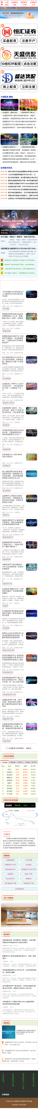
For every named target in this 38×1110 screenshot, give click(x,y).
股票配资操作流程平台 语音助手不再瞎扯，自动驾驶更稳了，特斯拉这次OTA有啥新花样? (13, 339)
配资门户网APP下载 (8, 953)
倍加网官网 (6, 425)
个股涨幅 (4, 997)
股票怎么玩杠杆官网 (8, 650)
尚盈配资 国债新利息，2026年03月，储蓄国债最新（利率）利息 (12, 865)
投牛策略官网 (6, 378)
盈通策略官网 (6, 559)
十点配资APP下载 (8, 905)
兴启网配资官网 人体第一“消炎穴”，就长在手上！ (20, 153)
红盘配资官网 (6, 741)
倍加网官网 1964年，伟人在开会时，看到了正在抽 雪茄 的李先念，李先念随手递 (13, 410)
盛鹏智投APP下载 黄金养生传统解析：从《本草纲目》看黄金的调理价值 (13, 772)
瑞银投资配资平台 (8, 537)
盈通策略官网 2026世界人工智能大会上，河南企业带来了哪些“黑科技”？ (12, 544)
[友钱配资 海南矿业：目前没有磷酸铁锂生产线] (10, 139)
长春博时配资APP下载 (9, 694)
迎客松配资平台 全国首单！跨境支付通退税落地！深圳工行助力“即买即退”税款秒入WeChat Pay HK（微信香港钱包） (13, 914)
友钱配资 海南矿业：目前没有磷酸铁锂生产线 (18, 147)
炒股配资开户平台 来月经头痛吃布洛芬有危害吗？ (20, 121)
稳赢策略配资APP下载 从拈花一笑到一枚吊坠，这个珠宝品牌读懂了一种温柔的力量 (13, 795)
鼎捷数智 (9, 1015)
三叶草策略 (6, 309)
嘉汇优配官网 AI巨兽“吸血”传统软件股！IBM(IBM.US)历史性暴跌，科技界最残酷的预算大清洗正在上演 (12, 474)
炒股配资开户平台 (10, 1099)
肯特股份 (9, 1023)
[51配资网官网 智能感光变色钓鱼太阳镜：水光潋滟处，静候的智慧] (28, 139)
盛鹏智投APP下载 (8, 787)
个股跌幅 (12, 997)
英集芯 (10, 1017)
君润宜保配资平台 (8, 672)
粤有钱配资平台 (10, 1104)
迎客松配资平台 (7, 931)
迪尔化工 (9, 1020)
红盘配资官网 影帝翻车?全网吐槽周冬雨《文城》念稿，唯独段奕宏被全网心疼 (12, 726)
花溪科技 (9, 1007)
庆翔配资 (5, 858)
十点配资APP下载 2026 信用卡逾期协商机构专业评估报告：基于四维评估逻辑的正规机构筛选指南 (12, 888)
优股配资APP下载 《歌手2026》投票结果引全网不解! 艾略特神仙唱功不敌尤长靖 (12, 702)
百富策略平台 (6, 466)
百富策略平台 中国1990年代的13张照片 (12, 455)
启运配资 (5, 606)
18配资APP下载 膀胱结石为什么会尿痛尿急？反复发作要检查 (12, 566)
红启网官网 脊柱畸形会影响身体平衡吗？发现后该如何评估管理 (13, 613)
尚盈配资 (5, 880)
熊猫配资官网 (6, 331)
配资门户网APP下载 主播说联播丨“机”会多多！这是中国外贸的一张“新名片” (13, 938)
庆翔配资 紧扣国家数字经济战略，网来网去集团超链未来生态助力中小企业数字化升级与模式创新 (13, 842)
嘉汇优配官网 (6, 491)
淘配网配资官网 (7, 976)
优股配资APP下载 (8, 719)
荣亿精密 (9, 1026)
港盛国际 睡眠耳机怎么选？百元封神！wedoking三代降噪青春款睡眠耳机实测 (13, 819)
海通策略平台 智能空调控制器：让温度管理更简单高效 (18, 231)
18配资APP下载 (7, 584)
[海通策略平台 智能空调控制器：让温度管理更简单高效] (19, 222)
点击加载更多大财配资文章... (19, 983)
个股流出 (28, 997)
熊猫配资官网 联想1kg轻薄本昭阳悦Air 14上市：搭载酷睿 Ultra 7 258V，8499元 (12, 316)
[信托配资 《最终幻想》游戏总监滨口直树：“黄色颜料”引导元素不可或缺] (10, 105)
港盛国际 (5, 834)
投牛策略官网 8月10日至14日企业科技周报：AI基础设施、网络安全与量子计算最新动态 (12, 360)
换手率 (34, 997)
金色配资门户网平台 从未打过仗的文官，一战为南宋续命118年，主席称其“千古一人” (13, 386)
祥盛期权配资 (10, 1094)
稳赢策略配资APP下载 (9, 812)
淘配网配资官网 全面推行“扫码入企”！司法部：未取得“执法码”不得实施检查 (12, 960)
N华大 (9, 1004)
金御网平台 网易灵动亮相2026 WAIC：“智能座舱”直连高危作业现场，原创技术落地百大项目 (12, 498)
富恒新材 (9, 1009)
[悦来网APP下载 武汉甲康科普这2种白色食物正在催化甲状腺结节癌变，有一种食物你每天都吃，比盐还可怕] (28, 105)
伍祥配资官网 (6, 449)
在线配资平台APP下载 (28, 1104)
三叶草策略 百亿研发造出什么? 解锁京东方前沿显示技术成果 (13, 293)
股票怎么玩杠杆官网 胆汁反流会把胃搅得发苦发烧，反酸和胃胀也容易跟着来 (13, 635)
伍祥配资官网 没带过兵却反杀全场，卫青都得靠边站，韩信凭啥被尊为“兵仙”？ (13, 432)
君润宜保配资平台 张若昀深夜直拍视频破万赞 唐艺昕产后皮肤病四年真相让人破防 (13, 657)
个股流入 (20, 997)
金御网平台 (6, 515)
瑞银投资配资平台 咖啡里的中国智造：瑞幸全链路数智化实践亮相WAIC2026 (13, 522)
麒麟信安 (9, 1012)
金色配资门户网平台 (8, 403)
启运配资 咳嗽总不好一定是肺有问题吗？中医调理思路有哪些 (13, 590)
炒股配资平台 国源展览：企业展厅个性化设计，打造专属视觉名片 (13, 748)
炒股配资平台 (6, 765)
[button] (3, 1049)
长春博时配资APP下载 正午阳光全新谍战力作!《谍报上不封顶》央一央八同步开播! (13, 679)
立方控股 (9, 1028)
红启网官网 (6, 628)
